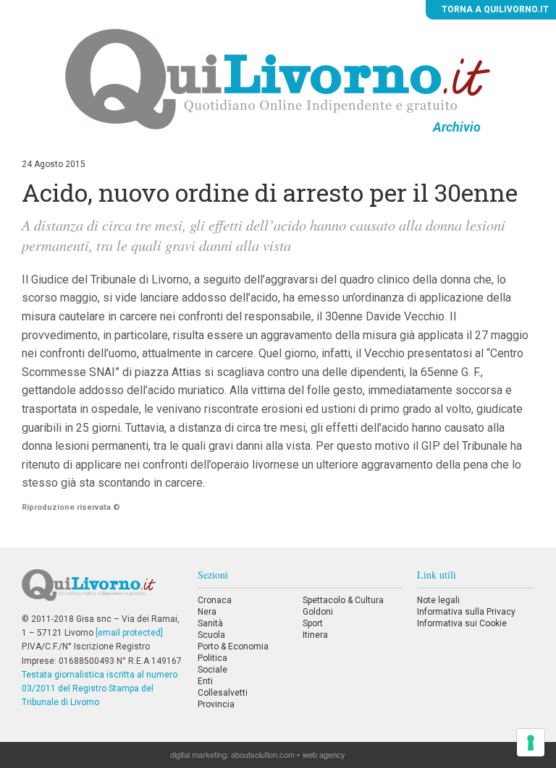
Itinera (315, 635)
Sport (313, 623)
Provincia (216, 704)
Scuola (211, 635)
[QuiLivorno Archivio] (277, 79)
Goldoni (318, 612)
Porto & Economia (233, 646)
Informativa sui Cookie (462, 623)
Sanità (210, 623)
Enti (205, 681)
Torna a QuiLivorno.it (494, 9)
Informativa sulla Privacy (466, 612)
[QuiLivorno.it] (102, 591)
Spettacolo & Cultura (343, 600)
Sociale (212, 670)
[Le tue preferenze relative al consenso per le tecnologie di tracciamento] (530, 742)
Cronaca (215, 600)
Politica (212, 658)
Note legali (438, 600)
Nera (207, 612)
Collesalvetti (223, 693)
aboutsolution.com (263, 754)
